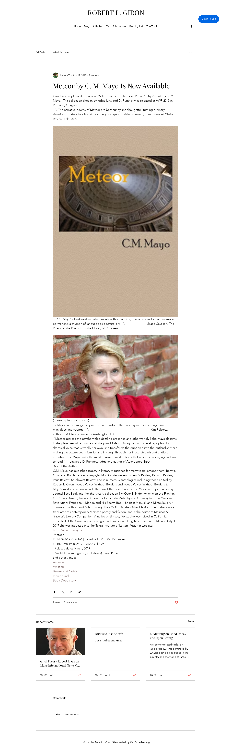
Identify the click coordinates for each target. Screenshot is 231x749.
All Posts (40, 51)
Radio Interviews (60, 51)
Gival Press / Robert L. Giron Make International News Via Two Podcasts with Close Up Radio (59, 663)
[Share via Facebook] (54, 592)
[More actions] (176, 75)
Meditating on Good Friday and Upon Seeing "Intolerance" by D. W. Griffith (170, 636)
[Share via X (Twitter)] (62, 592)
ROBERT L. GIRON (116, 12)
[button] (190, 52)
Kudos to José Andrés (109, 634)
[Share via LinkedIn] (71, 592)
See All (191, 621)
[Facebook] (191, 26)
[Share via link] (79, 592)
